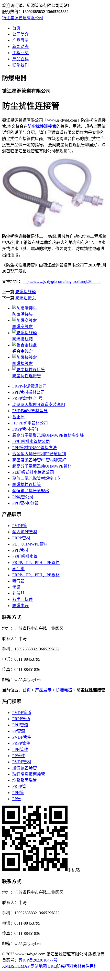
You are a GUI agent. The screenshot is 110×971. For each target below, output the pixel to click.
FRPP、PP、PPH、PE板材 (36, 575)
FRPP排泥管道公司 (29, 386)
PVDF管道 (21, 712)
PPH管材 (20, 550)
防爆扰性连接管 (26, 484)
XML (6, 966)
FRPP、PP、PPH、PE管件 (36, 562)
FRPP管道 (21, 719)
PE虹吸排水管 (25, 556)
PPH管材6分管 (25, 503)
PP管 (16, 799)
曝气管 (18, 581)
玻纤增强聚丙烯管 (28, 774)
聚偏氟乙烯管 (24, 768)
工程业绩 (20, 53)
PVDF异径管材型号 (30, 411)
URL (52, 966)
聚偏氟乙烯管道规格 (30, 491)
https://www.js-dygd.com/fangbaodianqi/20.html (62, 281)
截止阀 (18, 417)
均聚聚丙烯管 (24, 780)
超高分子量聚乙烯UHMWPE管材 (42, 466)
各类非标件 (22, 599)
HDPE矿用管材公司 (30, 423)
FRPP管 (19, 786)
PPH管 (18, 792)
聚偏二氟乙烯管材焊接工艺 (36, 478)
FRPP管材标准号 (27, 398)
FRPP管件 (21, 743)
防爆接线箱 (25, 292)
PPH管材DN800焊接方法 (34, 447)
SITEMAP (21, 966)
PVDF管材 (21, 762)
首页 (16, 28)
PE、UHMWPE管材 (30, 544)
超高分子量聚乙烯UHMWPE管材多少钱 (48, 435)
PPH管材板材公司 (28, 392)
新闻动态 (20, 46)
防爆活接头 (25, 298)
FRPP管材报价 (25, 429)
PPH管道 (20, 725)
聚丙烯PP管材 (24, 532)
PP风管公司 (22, 497)
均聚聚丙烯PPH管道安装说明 (38, 404)
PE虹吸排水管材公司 (31, 441)
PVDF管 (19, 525)
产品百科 (20, 59)
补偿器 (18, 593)
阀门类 (18, 569)
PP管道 (18, 731)
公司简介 (20, 34)
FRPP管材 (21, 538)
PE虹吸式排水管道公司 (33, 472)
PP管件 (18, 756)
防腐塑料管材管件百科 (77, 966)
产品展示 (20, 40)
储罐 (16, 587)
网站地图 (38, 966)
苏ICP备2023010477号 (38, 960)
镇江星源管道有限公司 (22, 18)
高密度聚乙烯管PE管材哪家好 (39, 460)
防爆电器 (20, 605)
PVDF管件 (21, 737)
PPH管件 (20, 749)
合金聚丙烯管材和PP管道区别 (39, 454)
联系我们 (20, 65)
